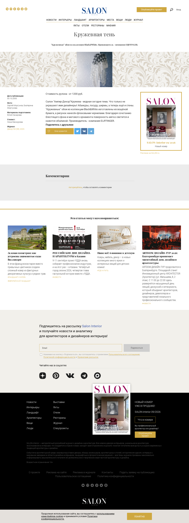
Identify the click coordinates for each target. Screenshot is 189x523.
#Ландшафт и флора (17, 277)
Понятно (139, 516)
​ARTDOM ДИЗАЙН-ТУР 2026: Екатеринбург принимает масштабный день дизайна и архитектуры (160, 258)
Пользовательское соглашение (73, 476)
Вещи (119, 20)
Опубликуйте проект (151, 9)
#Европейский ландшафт (19, 281)
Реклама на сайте (56, 472)
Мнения (111, 25)
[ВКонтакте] (84, 131)
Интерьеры (65, 20)
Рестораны (97, 25)
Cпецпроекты (61, 428)
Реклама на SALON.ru (149, 153)
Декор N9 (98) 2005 (15, 129)
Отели (85, 25)
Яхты (76, 25)
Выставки (59, 402)
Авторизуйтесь (75, 187)
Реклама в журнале (84, 472)
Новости (51, 20)
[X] (77, 131)
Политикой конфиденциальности (59, 357)
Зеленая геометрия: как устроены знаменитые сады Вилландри (24, 256)
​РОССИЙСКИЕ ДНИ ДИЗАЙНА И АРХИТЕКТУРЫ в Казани (71, 254)
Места (110, 20)
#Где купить (102, 270)
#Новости (57, 277)
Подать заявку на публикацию (137, 472)
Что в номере (145, 419)
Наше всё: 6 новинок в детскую (115, 253)
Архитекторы (97, 20)
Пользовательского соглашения (124, 354)
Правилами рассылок (88, 357)
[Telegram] (91, 131)
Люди (128, 20)
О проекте (34, 472)
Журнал (138, 20)
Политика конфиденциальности (115, 476)
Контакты (107, 472)
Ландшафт (80, 20)
